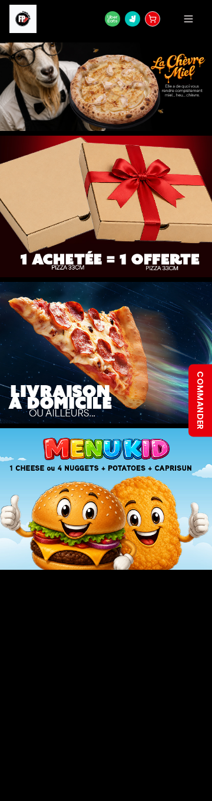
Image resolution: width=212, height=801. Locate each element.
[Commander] (152, 19)
